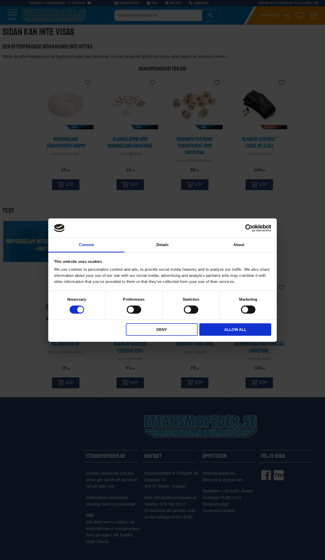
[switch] (134, 310)
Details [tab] (162, 245)
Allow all (235, 329)
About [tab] (238, 245)
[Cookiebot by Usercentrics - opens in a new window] (249, 228)
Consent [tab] (86, 245)
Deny (161, 329)
